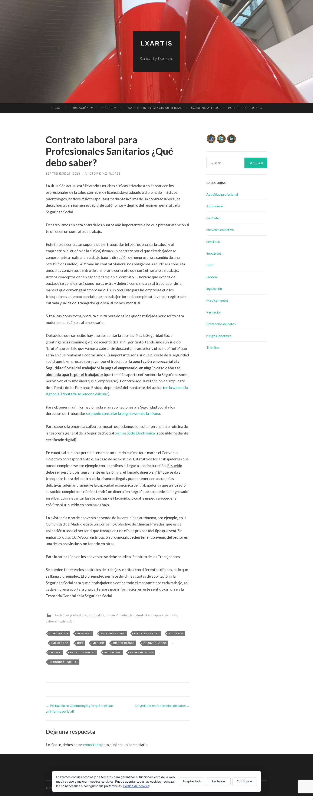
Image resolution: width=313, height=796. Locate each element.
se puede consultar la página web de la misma (123, 413)
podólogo (112, 652)
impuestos (161, 615)
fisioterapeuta (147, 633)
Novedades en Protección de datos (162, 705)
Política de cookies (245, 108)
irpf (80, 643)
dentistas (143, 615)
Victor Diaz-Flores (103, 173)
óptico (56, 652)
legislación (67, 621)
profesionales (142, 652)
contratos (96, 615)
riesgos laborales (218, 336)
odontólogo (124, 643)
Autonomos (214, 206)
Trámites (213, 347)
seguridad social (64, 662)
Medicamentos (217, 300)
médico (98, 643)
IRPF (173, 615)
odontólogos (155, 643)
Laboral (51, 621)
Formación (79, 108)
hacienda (176, 633)
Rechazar (218, 781)
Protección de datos (221, 324)
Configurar (245, 781)
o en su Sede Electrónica (135, 433)
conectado (92, 744)
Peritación (213, 312)
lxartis (156, 43)
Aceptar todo (192, 781)
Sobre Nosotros (205, 108)
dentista (84, 633)
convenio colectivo (120, 615)
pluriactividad (83, 652)
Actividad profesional (71, 615)
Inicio (55, 108)
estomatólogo (113, 633)
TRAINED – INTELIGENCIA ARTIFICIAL (154, 108)
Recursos (109, 108)
